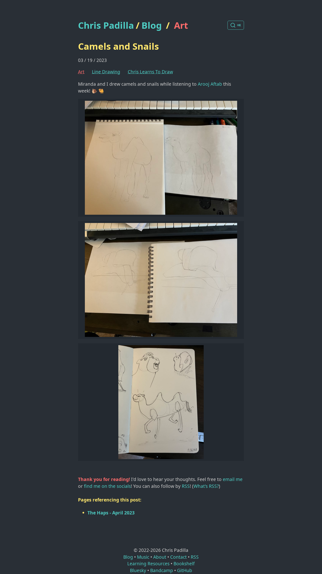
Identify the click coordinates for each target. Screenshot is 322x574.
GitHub (184, 570)
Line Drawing (106, 72)
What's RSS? (206, 486)
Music (143, 557)
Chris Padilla (106, 25)
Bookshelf (184, 563)
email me (233, 479)
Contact (178, 557)
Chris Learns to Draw (150, 72)
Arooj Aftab (210, 84)
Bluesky (138, 570)
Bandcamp (161, 570)
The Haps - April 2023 (111, 512)
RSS (186, 486)
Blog (151, 25)
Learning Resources (148, 563)
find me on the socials (107, 486)
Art (181, 25)
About (159, 557)
